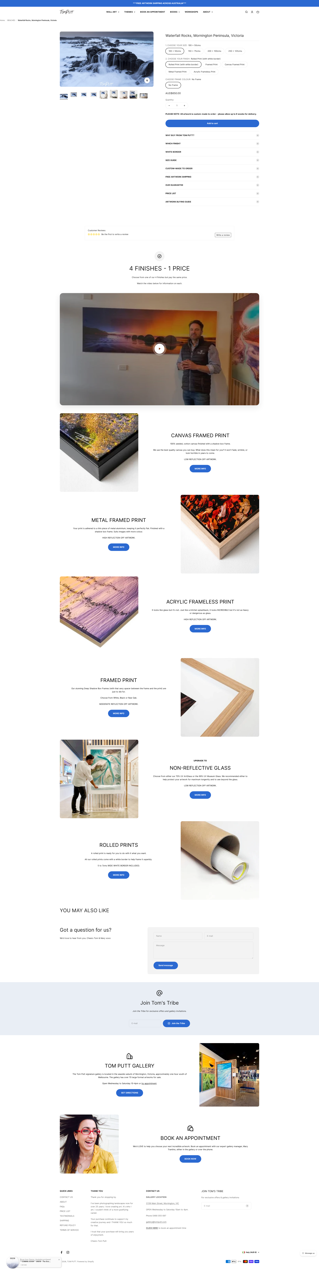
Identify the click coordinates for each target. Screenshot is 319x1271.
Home (2, 20)
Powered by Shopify (85, 1261)
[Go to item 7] (124, 95)
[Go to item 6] (114, 94)
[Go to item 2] (74, 95)
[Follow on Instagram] (68, 1252)
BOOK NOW (190, 1159)
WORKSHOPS (191, 12)
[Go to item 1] (64, 96)
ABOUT (206, 12)
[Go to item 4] (94, 95)
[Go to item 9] (144, 96)
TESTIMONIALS (67, 1216)
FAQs (62, 1206)
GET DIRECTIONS (129, 1092)
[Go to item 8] (134, 94)
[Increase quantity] (184, 106)
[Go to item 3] (84, 95)
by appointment (149, 1083)
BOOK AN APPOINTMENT (152, 12)
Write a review (223, 235)
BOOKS (173, 12)
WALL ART (111, 12)
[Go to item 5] (104, 95)
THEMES (128, 12)
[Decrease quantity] (169, 106)
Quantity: (169, 99)
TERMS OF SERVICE (69, 1230)
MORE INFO (200, 468)
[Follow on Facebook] (61, 1252)
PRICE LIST (65, 1211)
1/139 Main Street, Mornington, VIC (162, 1203)
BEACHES (11, 20)
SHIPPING (64, 1220)
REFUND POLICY (68, 1225)
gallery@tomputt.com (156, 1222)
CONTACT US (66, 1197)
